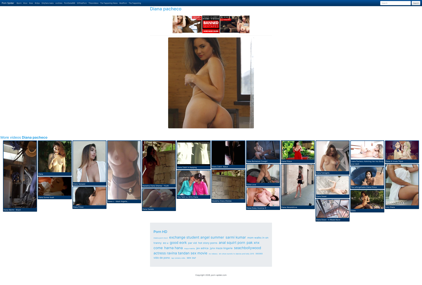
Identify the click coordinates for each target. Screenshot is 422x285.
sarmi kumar (236, 237)
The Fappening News (109, 3)
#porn (19, 3)
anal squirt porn (232, 242)
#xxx (25, 3)
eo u (165, 242)
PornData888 (69, 3)
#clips (37, 3)
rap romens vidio (178, 258)
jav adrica (202, 248)
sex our (191, 257)
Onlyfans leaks (48, 3)
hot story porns (207, 242)
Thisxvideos (93, 3)
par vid (192, 242)
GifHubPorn (82, 3)
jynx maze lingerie (221, 248)
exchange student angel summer (196, 237)
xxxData (58, 3)
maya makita (189, 248)
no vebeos (213, 254)
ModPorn (123, 3)
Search (416, 3)
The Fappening (135, 3)
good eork (178, 242)
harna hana (173, 248)
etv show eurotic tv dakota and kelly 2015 (236, 254)
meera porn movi (161, 238)
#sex (31, 3)
